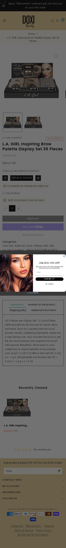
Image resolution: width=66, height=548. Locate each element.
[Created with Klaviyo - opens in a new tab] (33, 293)
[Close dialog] (64, 256)
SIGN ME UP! (49, 279)
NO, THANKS (49, 284)
